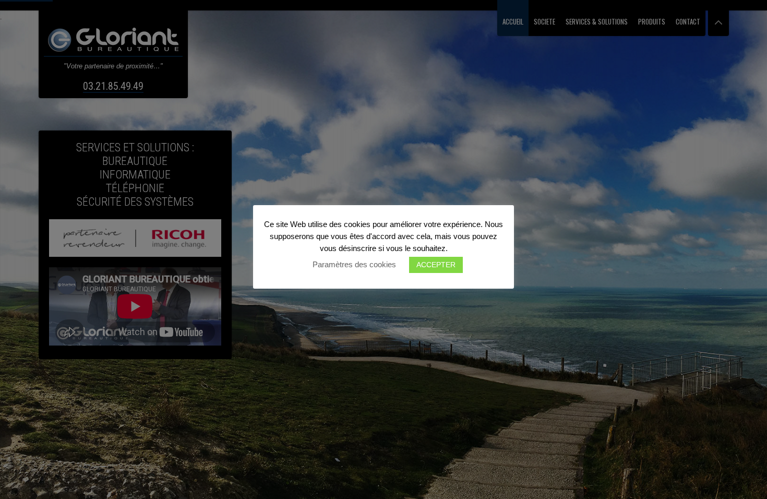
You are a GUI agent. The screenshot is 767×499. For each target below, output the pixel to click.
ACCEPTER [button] (436, 264)
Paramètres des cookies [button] (354, 264)
